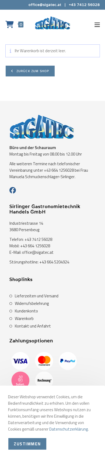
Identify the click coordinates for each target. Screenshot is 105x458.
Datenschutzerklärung (68, 429)
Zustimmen (27, 444)
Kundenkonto (26, 311)
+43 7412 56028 (84, 4)
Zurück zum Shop (32, 71)
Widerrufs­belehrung (32, 303)
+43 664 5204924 (54, 262)
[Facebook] (12, 190)
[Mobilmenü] (97, 24)
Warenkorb (24, 318)
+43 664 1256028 (35, 246)
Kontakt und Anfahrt (33, 326)
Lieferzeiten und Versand (36, 296)
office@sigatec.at (45, 4)
